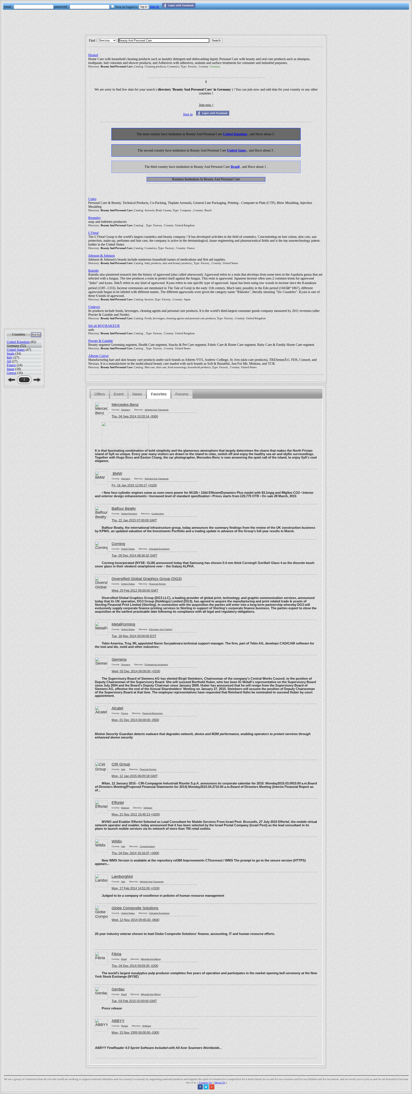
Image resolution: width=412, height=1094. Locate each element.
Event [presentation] (119, 394)
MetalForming (123, 624)
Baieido (93, 270)
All (9, 361)
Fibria (116, 954)
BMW (117, 473)
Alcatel (117, 708)
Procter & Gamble (100, 341)
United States (16, 349)
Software (148, 808)
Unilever (94, 307)
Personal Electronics (152, 713)
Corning (118, 544)
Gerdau (118, 989)
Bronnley (94, 218)
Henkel (93, 55)
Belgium (125, 808)
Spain (10, 353)
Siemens (119, 659)
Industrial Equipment (159, 549)
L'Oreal (93, 233)
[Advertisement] (206, 23)
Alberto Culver (98, 356)
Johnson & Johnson (101, 255)
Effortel (118, 803)
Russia (124, 1026)
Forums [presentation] (181, 394)
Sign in (188, 114)
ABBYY (118, 1021)
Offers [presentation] (99, 394)
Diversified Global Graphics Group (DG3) (147, 579)
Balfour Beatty (124, 508)
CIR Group (121, 764)
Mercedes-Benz (125, 405)
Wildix (117, 841)
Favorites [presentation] (159, 394)
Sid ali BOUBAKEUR (104, 326)
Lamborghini (122, 876)
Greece (11, 373)
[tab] (100, 394)
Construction (157, 513)
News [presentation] (137, 394)
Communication (147, 846)
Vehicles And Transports (156, 410)
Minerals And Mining (151, 959)
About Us (219, 1082)
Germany (125, 410)
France (11, 365)
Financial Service (157, 584)
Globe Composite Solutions (135, 908)
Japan (10, 369)
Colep (92, 199)
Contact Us (205, 1082)
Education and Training (160, 629)
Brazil (235, 167)
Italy (10, 357)
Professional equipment (156, 664)
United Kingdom (18, 342)
